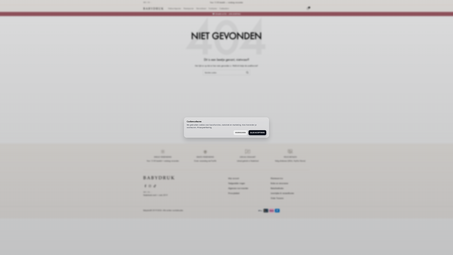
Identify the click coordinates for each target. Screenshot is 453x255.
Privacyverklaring (204, 127)
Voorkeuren (240, 132)
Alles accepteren (257, 132)
